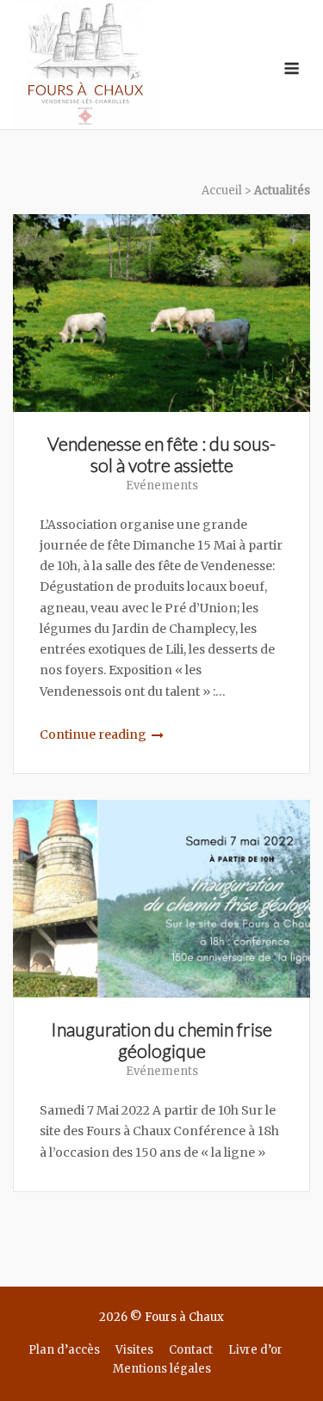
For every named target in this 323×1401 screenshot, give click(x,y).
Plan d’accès (64, 1350)
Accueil (222, 190)
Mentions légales (162, 1368)
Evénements (162, 485)
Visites (134, 1350)
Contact (191, 1350)
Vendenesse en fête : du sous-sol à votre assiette (161, 454)
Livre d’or (255, 1350)
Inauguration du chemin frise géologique (161, 1039)
